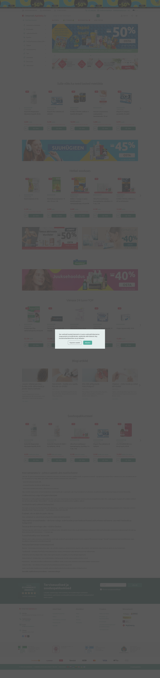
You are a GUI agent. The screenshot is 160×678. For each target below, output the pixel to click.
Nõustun (87, 342)
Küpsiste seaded (75, 342)
